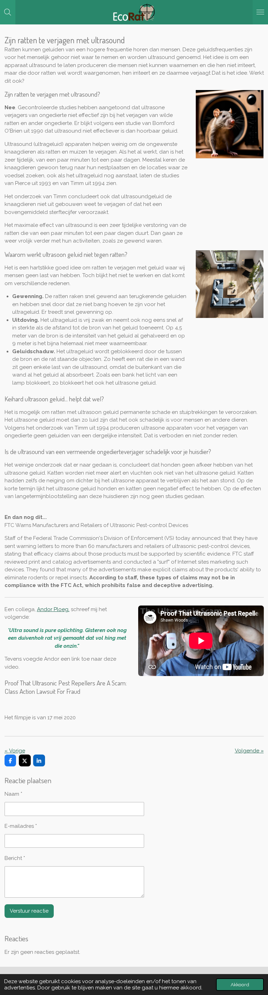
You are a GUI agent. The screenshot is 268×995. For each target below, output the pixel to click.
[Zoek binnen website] (7, 12)
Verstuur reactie (29, 911)
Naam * (13, 794)
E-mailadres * (21, 826)
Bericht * (15, 858)
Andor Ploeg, (53, 609)
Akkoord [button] (240, 984)
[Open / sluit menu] (260, 12)
